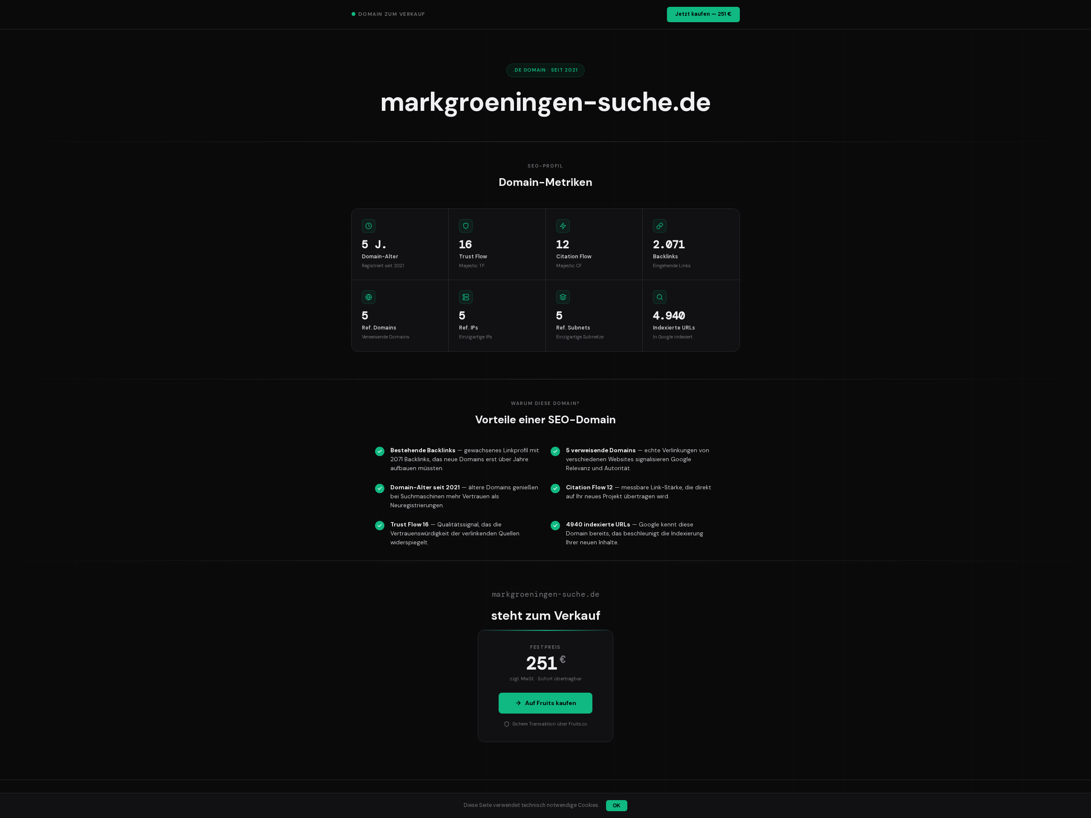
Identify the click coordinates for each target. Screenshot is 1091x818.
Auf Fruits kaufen (550, 703)
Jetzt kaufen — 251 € (703, 14)
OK (617, 805)
